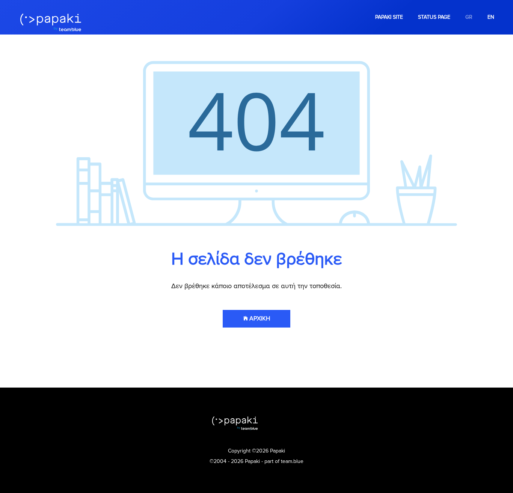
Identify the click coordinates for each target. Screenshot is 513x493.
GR (468, 17)
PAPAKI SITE (389, 17)
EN (490, 17)
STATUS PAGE (434, 17)
